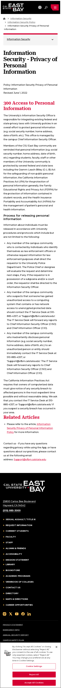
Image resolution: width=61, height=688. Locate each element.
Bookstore (13, 570)
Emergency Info (11, 630)
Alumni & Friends (16, 548)
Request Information (19, 525)
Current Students (17, 531)
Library (10, 564)
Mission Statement (17, 560)
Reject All (34, 674)
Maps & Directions (17, 599)
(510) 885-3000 (12, 510)
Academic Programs (18, 576)
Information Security (20, 18)
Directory (12, 593)
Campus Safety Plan (13, 640)
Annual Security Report (16, 635)
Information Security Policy (21, 22)
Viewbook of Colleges (20, 582)
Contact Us (13, 587)
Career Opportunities (19, 605)
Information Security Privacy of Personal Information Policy (30, 428)
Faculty (11, 537)
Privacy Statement (13, 625)
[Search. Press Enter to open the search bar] (46, 7)
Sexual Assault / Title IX (21, 519)
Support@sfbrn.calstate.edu (30, 459)
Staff (9, 542)
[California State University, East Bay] (24, 486)
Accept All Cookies (34, 682)
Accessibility (14, 554)
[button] (39, 7)
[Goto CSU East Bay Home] (4, 19)
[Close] (56, 647)
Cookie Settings (34, 666)
